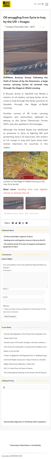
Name (6, 289)
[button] (47, 4)
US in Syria (34, 213)
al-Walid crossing (11, 213)
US (26, 213)
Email (5, 297)
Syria (21, 213)
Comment (7, 270)
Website (6, 306)
